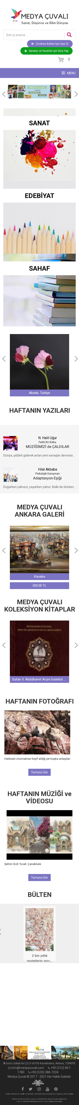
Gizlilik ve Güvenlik (26, 1094)
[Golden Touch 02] (39, 1053)
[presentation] (3, 94)
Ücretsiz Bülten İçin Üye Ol (52, 43)
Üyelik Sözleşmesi (12, 1094)
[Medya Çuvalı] (39, 16)
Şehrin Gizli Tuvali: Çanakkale (22, 864)
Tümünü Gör (39, 772)
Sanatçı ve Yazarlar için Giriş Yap (48, 50)
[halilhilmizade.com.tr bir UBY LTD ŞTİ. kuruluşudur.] (38, 1082)
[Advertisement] (39, 1006)
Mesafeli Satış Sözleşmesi (45, 1094)
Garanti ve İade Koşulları (65, 1094)
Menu (70, 73)
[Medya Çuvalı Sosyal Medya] (23, 1089)
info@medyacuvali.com (27, 1068)
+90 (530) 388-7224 (44, 1072)
